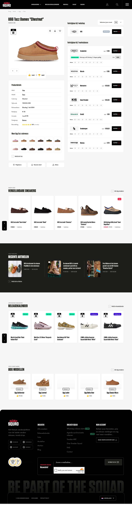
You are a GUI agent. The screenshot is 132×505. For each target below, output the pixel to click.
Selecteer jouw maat (108, 22)
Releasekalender (52, 4)
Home (14, 11)
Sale (74, 4)
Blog (83, 4)
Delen (56, 165)
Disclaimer (34, 498)
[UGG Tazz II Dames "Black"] (40, 149)
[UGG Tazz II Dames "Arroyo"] (32, 140)
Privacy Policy (44, 498)
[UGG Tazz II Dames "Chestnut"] (49, 149)
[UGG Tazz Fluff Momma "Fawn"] (15, 149)
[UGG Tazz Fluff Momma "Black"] (24, 149)
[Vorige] (13, 71)
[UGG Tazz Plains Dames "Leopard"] (24, 140)
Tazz (24, 11)
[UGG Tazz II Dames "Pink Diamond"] (15, 140)
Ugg (19, 11)
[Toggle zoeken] (117, 4)
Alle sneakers (42, 429)
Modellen (41, 441)
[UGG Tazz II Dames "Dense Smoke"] (40, 140)
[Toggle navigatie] (127, 4)
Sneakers (35, 4)
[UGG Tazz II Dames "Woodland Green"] (49, 140)
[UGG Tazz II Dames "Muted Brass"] (57, 149)
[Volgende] (17, 71)
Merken (40, 445)
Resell (65, 4)
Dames (24, 120)
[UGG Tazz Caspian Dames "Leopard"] (32, 149)
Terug (9, 11)
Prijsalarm (19, 165)
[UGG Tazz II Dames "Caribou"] (57, 140)
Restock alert (38, 165)
